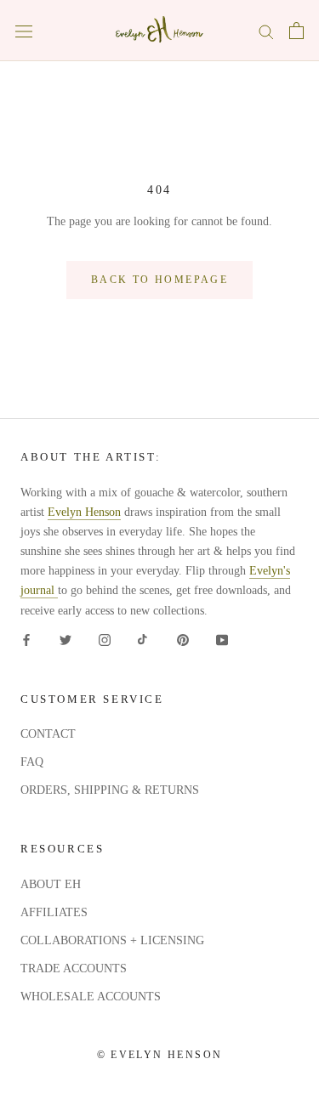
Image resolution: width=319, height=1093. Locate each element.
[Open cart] (296, 30)
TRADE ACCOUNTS (73, 968)
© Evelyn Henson (160, 1055)
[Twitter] (65, 639)
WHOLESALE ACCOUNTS (90, 996)
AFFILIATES (54, 912)
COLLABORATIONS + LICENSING (112, 940)
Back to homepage (159, 280)
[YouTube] (222, 639)
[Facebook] (26, 639)
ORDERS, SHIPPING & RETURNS (109, 790)
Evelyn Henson (84, 512)
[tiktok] (144, 639)
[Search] (266, 31)
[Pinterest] (183, 639)
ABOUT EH (50, 884)
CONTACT (48, 734)
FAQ (31, 762)
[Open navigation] (23, 31)
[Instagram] (105, 639)
